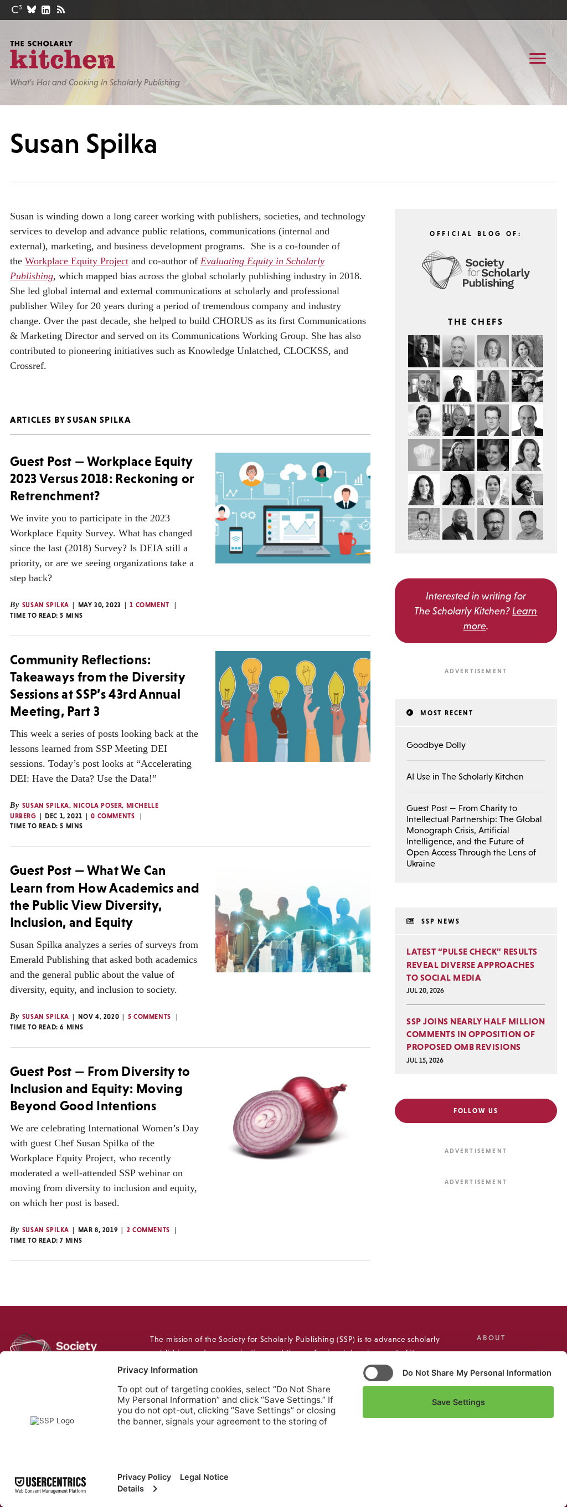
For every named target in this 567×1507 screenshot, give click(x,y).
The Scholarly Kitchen (62, 55)
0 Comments (113, 816)
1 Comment (149, 605)
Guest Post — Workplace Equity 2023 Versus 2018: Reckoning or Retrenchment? (102, 478)
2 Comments (148, 1230)
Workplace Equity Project (76, 260)
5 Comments (149, 1017)
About (491, 1338)
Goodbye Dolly (436, 745)
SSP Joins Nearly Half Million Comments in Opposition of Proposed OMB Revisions (475, 1034)
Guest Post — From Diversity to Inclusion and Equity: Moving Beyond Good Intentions (100, 1088)
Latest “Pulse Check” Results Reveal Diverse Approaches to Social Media (471, 964)
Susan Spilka (45, 605)
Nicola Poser (97, 805)
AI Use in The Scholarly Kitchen (465, 776)
